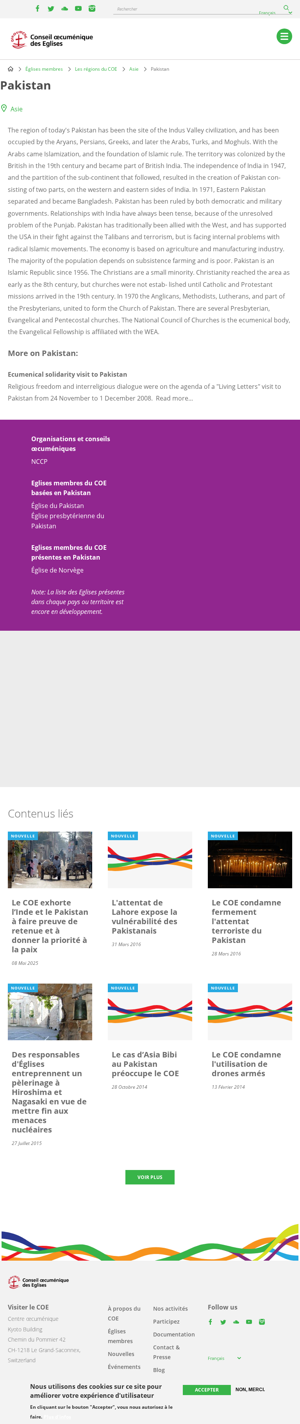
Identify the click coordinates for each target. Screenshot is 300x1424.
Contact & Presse (166, 1352)
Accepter (207, 1389)
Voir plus (150, 1177)
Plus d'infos (57, 1417)
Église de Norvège (57, 570)
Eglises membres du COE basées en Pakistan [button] (69, 488)
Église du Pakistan (57, 505)
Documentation (174, 1334)
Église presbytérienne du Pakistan (67, 521)
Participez (166, 1321)
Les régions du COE (96, 69)
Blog (159, 1370)
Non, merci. (250, 1389)
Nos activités (170, 1308)
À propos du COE (124, 1313)
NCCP (39, 461)
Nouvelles (121, 1354)
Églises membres (44, 69)
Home (10, 69)
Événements (124, 1366)
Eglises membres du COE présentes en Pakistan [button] (69, 552)
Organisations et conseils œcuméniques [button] (70, 444)
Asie (134, 69)
